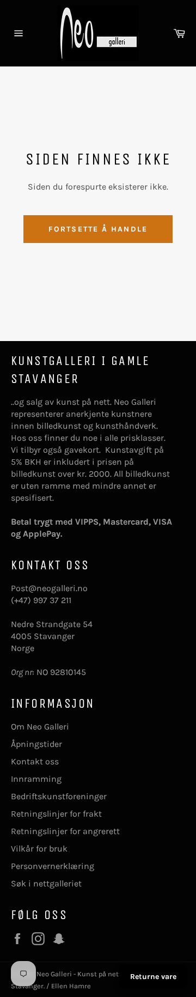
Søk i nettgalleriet (46, 883)
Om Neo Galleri (40, 726)
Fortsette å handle (98, 229)
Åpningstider (36, 744)
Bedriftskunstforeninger (59, 796)
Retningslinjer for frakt (56, 813)
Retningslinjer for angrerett (65, 831)
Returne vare (153, 976)
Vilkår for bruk (39, 848)
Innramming (36, 779)
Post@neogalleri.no (49, 588)
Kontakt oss (35, 761)
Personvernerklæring (52, 866)
